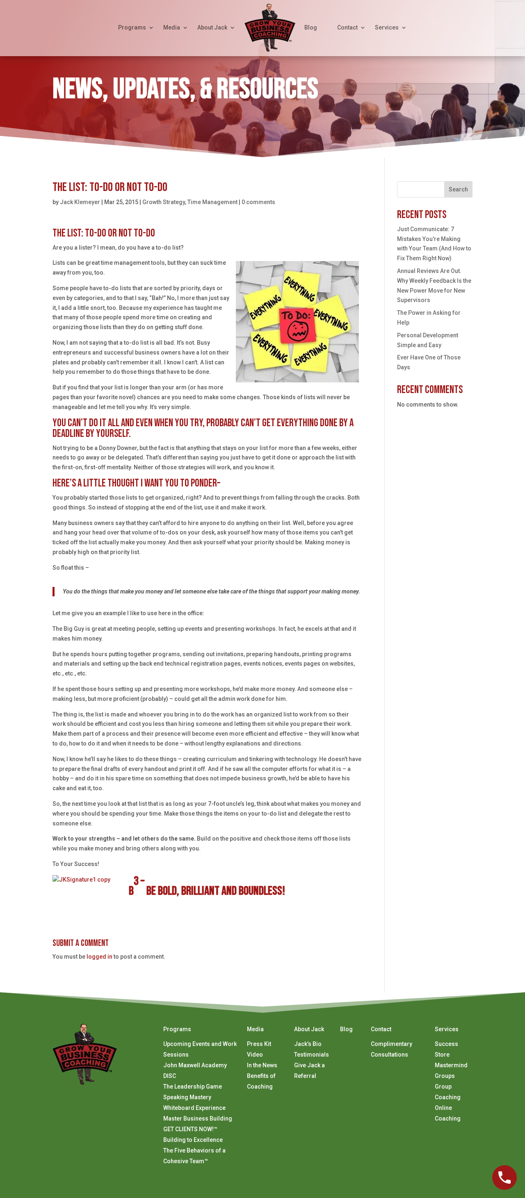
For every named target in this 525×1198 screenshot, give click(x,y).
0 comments (258, 202)
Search (458, 189)
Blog (310, 27)
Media (171, 27)
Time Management (212, 202)
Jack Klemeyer (80, 202)
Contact (347, 27)
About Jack (212, 27)
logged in (99, 956)
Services (387, 27)
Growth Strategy (163, 202)
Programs (132, 27)
